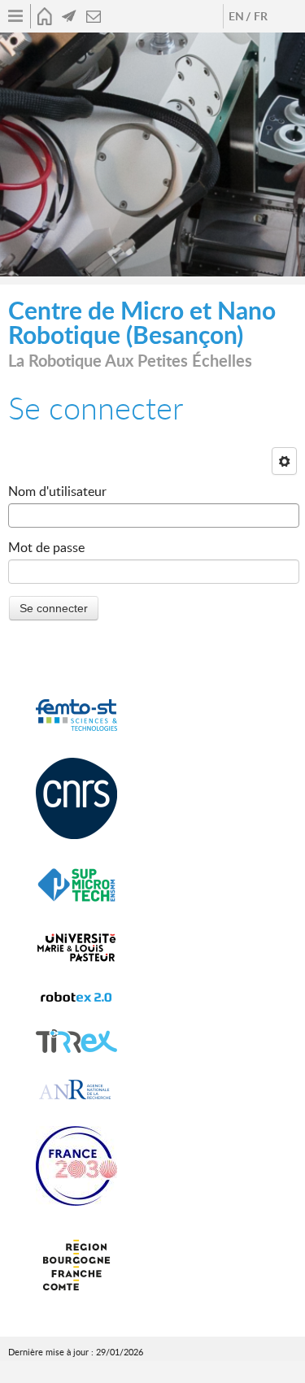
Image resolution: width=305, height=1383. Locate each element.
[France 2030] (76, 1166)
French (260, 16)
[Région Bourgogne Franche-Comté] (76, 1265)
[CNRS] (76, 799)
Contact (93, 16)
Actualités (69, 16)
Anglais (236, 16)
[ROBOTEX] (76, 996)
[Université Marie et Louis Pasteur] (76, 947)
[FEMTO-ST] (76, 715)
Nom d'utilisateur (57, 491)
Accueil (45, 16)
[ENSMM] (76, 885)
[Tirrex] (76, 1041)
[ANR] (76, 1090)
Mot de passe (46, 547)
